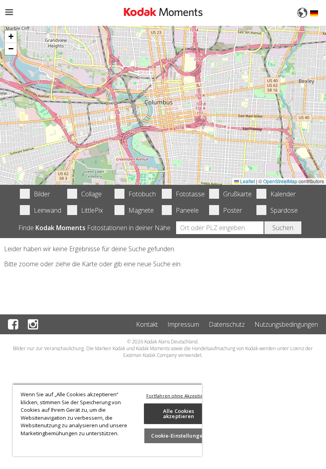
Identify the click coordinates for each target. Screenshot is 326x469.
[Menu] (8, 13)
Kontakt (147, 324)
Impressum (183, 324)
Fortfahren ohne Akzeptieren (178, 396)
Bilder (42, 194)
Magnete (140, 210)
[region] (107, 420)
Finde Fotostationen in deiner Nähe (94, 227)
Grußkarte (235, 194)
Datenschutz (227, 324)
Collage (91, 194)
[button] (11, 37)
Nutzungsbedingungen (286, 324)
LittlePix (92, 210)
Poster (232, 210)
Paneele (187, 210)
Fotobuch (140, 194)
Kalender (282, 194)
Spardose (282, 210)
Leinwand (46, 210)
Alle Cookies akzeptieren (178, 413)
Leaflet (247, 181)
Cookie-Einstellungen (178, 435)
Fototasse (188, 194)
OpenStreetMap (280, 181)
